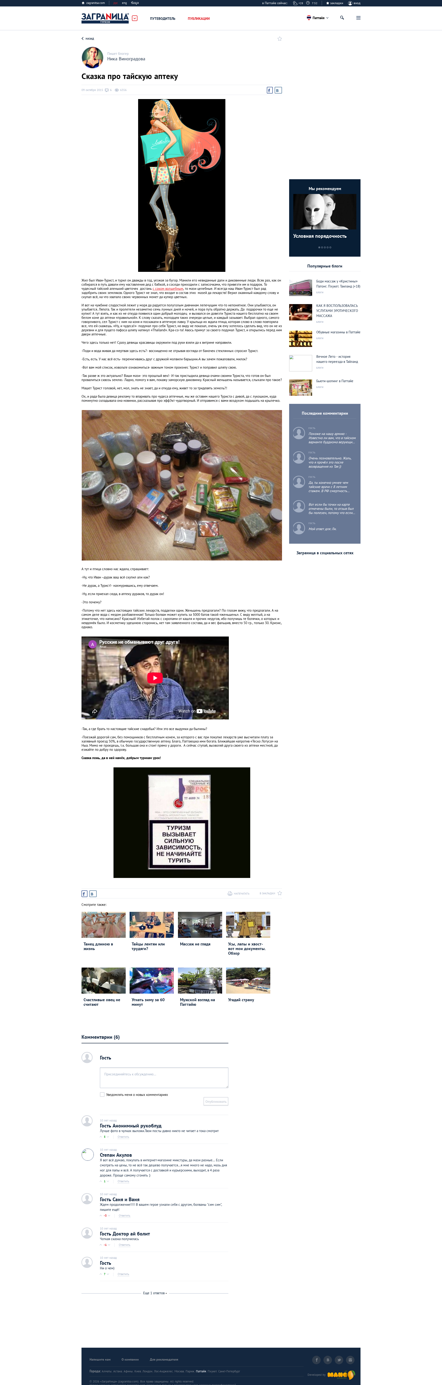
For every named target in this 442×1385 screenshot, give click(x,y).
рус (115, 3)
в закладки (267, 893)
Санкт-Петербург (229, 1371)
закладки (336, 3)
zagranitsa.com (95, 3)
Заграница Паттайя (105, 18)
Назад (90, 38)
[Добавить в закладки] (278, 39)
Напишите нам (100, 1359)
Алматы (107, 1371)
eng (124, 3)
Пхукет (212, 1371)
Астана (117, 1371)
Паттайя (201, 1371)
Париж (190, 1371)
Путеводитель (162, 18)
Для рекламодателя (164, 1359)
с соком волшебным (168, 288)
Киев (137, 1371)
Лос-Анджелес (163, 1371)
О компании (130, 1359)
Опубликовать (216, 1101)
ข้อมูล (135, 3)
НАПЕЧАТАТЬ (242, 893)
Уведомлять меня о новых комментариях (137, 1094)
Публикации (199, 18)
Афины (128, 1371)
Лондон (147, 1371)
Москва (179, 1371)
